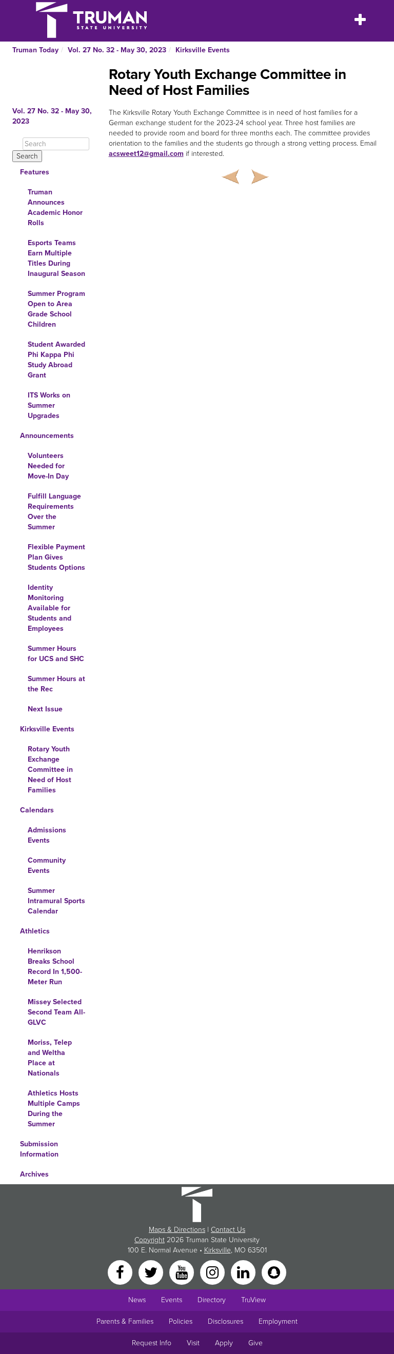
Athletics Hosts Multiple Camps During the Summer (54, 1108)
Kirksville (217, 1250)
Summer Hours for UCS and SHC (56, 653)
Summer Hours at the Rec (56, 683)
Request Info (151, 1343)
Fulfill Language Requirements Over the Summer (54, 511)
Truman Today (35, 50)
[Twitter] (151, 1271)
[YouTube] (182, 1271)
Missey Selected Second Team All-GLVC (56, 1012)
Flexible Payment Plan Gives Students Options (56, 557)
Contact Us (228, 1229)
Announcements (47, 435)
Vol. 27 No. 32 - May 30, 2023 (117, 50)
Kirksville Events (202, 50)
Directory (212, 1300)
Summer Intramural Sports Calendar (56, 900)
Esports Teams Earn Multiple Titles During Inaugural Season (56, 258)
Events (171, 1300)
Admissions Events (47, 835)
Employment (278, 1321)
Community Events (47, 865)
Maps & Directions (177, 1229)
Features (34, 172)
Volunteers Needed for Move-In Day (48, 466)
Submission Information (39, 1149)
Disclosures (225, 1321)
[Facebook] (121, 1271)
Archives (34, 1174)
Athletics (35, 931)
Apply (224, 1343)
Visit (193, 1343)
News (137, 1300)
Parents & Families (124, 1321)
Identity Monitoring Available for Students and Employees (49, 608)
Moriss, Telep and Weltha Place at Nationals (50, 1058)
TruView (253, 1300)
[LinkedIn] (244, 1271)
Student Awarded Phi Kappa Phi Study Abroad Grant (56, 360)
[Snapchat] (274, 1271)
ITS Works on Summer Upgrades (49, 405)
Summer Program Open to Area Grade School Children (56, 309)
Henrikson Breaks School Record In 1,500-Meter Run (55, 966)
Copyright (149, 1240)
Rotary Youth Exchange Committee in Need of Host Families (50, 769)
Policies (180, 1321)
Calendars (37, 810)
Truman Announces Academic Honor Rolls (55, 207)
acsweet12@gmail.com (146, 153)
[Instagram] (213, 1271)
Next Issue (45, 709)
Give (255, 1343)
